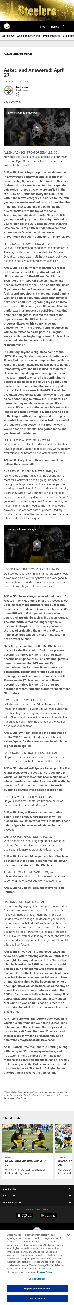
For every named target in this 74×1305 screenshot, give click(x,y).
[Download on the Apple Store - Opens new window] (24, 1216)
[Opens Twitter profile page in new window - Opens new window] (18, 94)
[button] (37, 127)
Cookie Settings (37, 1278)
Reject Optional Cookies (37, 1288)
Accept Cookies (37, 1298)
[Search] (63, 26)
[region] (37, 1267)
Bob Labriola (22, 87)
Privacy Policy (44, 1272)
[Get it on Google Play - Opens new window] (48, 1217)
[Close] (68, 1235)
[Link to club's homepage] (7, 25)
